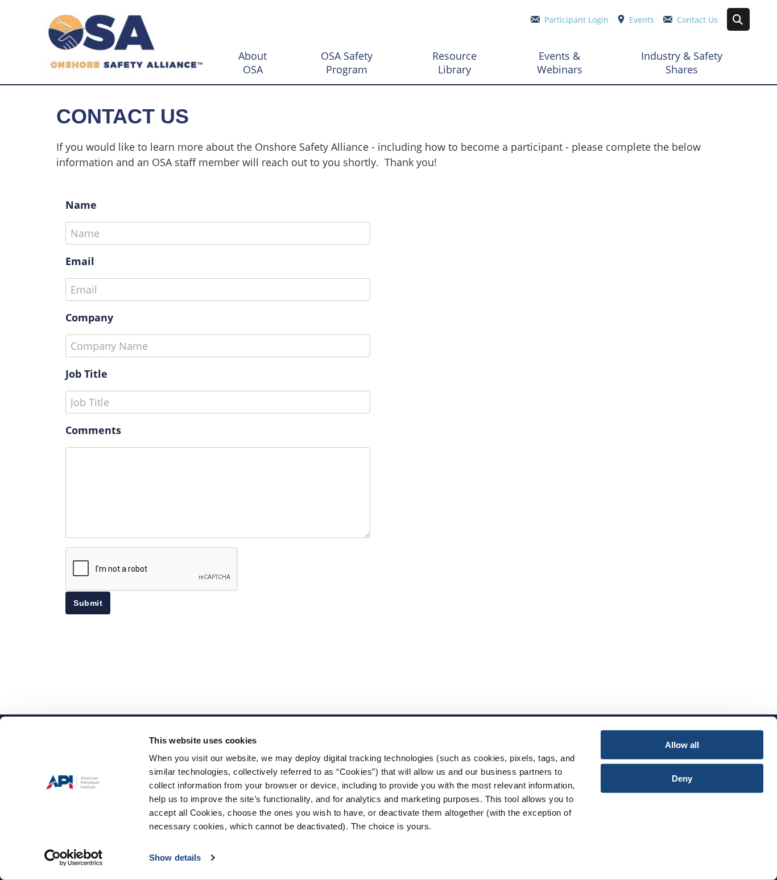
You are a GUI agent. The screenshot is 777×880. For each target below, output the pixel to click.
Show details (175, 857)
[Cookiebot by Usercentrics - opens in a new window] (73, 857)
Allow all (682, 745)
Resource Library (454, 62)
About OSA (252, 62)
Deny (682, 778)
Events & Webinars (559, 62)
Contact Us (697, 19)
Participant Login (576, 19)
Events (641, 19)
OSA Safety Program (347, 62)
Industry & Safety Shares (681, 62)
